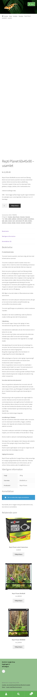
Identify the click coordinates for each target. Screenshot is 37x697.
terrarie (18, 223)
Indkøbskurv (28, 692)
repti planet (19, 221)
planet (10, 221)
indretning (20, 219)
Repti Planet (16, 217)
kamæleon (31, 219)
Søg (18, 694)
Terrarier (21, 16)
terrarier (23, 223)
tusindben (28, 223)
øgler (6, 221)
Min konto (6, 694)
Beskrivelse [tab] (5, 231)
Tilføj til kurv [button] (18, 554)
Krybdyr (15, 16)
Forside (6, 16)
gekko (9, 219)
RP (23, 221)
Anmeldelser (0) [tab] (6, 241)
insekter (25, 219)
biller (6, 219)
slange (9, 223)
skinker (30, 221)
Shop (10, 16)
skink (26, 221)
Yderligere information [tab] (8, 236)
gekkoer (14, 219)
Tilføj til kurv (15, 205)
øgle (3, 221)
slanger (14, 223)
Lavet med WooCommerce (14, 687)
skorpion (4, 223)
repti (13, 221)
